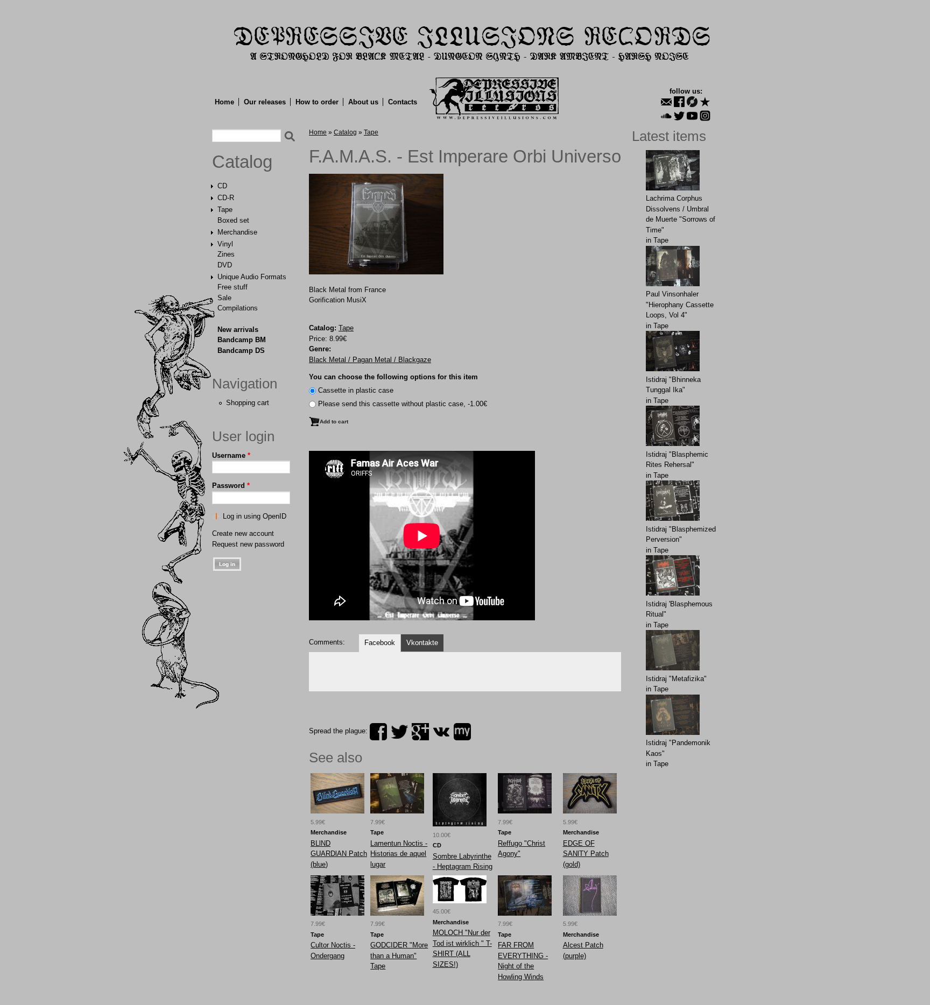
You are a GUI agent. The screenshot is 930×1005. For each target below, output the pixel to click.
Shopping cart (247, 403)
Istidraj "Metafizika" (676, 679)
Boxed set (233, 220)
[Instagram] (705, 115)
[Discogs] (692, 101)
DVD (224, 265)
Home (224, 102)
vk (441, 731)
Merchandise (237, 232)
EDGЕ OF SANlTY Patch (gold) (586, 853)
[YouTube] (692, 115)
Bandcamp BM (241, 340)
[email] (666, 101)
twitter (399, 731)
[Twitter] (679, 115)
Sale (224, 298)
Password (231, 486)
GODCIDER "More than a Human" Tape (399, 955)
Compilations (237, 308)
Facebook (379, 643)
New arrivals (237, 329)
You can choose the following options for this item (393, 377)
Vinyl (225, 244)
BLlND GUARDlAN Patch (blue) (339, 853)
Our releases (265, 102)
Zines (226, 254)
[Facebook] (679, 101)
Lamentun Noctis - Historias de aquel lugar (398, 853)
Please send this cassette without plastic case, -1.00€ (402, 404)
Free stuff (232, 287)
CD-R (225, 198)
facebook (378, 731)
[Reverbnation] (705, 101)
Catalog (242, 162)
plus (420, 731)
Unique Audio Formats (251, 277)
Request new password (248, 544)
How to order (317, 102)
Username (231, 455)
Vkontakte (422, 643)
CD (222, 186)
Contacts (402, 102)
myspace (462, 731)
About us (363, 102)
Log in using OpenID (254, 516)
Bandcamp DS (241, 350)
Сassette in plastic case (355, 390)
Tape (224, 210)
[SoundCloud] (666, 115)
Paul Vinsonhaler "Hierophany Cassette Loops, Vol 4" (680, 304)
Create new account (243, 533)
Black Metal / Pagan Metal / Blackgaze (370, 360)
